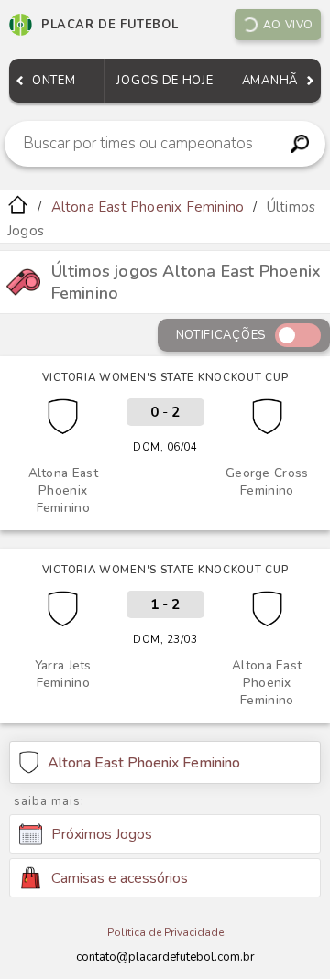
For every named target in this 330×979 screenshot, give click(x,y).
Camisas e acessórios (119, 878)
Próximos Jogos (101, 834)
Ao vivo (288, 24)
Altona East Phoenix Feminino (148, 207)
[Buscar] (299, 143)
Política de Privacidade (165, 932)
